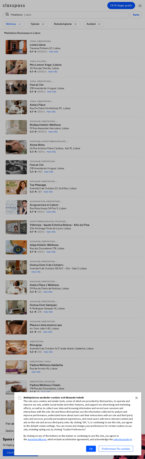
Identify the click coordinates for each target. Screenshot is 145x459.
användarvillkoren (37, 439)
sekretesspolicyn (122, 439)
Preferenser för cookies (116, 448)
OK (91, 448)
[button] (136, 398)
